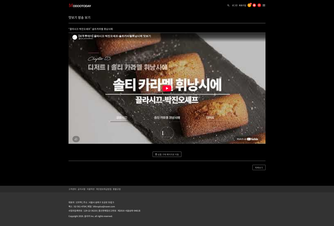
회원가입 (242, 5)
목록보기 (259, 167)
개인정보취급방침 (104, 189)
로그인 (235, 5)
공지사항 (81, 189)
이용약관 (91, 189)
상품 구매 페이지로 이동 (168, 154)
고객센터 (72, 189)
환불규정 (117, 189)
